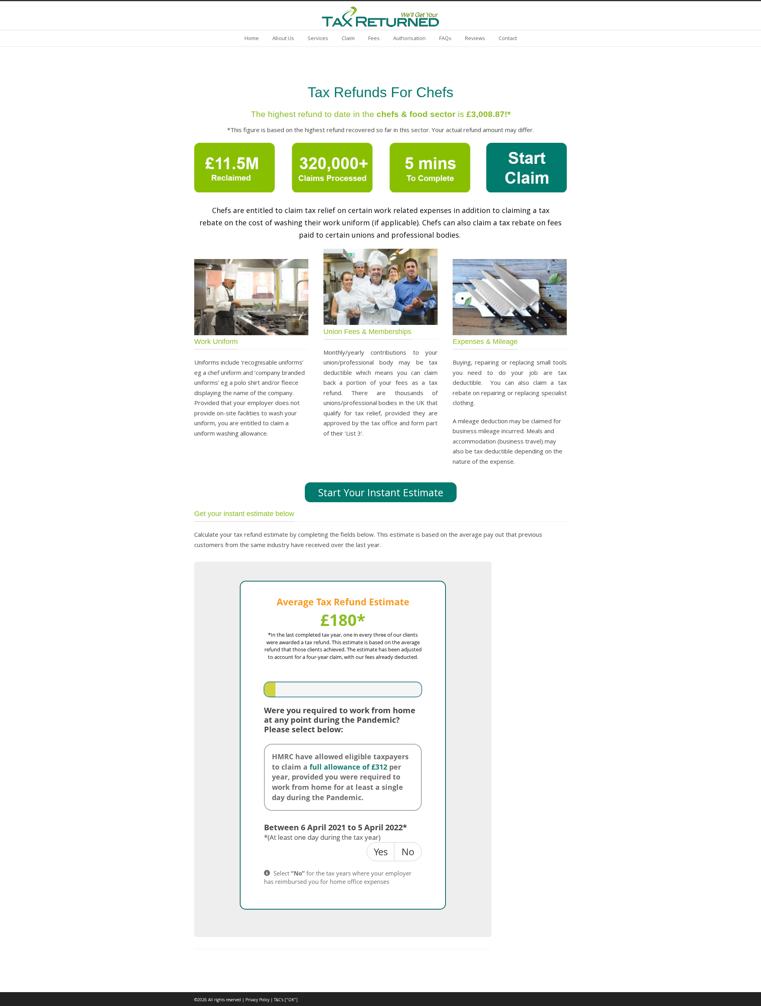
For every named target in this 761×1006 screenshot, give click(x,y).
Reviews (475, 38)
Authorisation (409, 38)
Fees (374, 38)
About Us (283, 38)
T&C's (278, 999)
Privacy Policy (257, 999)
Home (252, 38)
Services (318, 38)
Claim (348, 38)
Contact (508, 38)
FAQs (445, 38)
